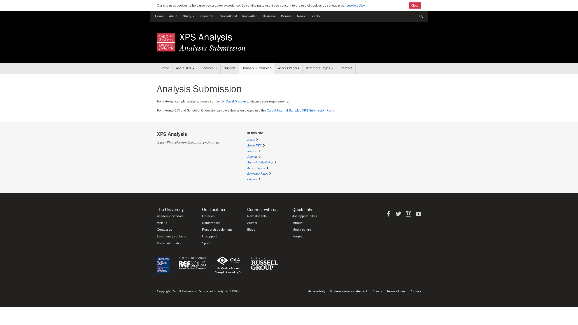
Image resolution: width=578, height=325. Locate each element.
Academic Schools (170, 216)
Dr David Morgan (233, 101)
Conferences (211, 223)
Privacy (377, 291)
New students (257, 216)
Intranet (297, 223)
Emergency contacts (171, 236)
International (228, 16)
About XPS (183, 68)
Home (159, 16)
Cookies (415, 291)
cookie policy (356, 5)
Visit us (162, 223)
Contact (346, 68)
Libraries (208, 216)
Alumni (252, 223)
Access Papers (288, 68)
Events (315, 16)
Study (187, 16)
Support (229, 68)
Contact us (164, 229)
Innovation (249, 16)
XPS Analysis (205, 37)
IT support (209, 236)
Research (206, 16)
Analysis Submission (256, 68)
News (301, 16)
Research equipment (217, 229)
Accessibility (316, 291)
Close (414, 5)
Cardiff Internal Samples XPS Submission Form (300, 110)
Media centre (301, 229)
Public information (169, 243)
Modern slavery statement (348, 291)
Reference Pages (318, 68)
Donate (286, 16)
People (297, 236)
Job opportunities (304, 216)
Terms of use (396, 291)
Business (269, 16)
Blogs (251, 229)
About (173, 16)
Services (207, 68)
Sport (206, 243)
